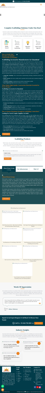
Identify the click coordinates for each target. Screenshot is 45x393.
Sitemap (19, 378)
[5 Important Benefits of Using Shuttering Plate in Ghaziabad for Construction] (33, 342)
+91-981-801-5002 (39, 384)
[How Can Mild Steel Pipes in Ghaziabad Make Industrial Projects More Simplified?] (12, 353)
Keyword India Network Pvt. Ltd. (37, 391)
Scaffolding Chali (28, 379)
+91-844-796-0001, (38, 383)
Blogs (19, 375)
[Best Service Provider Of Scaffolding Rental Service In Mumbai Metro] (33, 246)
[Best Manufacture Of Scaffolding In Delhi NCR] (12, 228)
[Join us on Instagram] (40, 387)
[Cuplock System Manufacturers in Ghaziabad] (22, 151)
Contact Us (20, 376)
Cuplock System (7, 153)
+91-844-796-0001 (26, 1)
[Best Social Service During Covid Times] (12, 246)
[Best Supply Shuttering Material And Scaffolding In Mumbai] (33, 211)
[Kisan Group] (3, 4)
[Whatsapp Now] (2, 386)
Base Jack (26, 376)
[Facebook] (35, 387)
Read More (6, 134)
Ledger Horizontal (28, 378)
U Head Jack (27, 374)
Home (19, 371)
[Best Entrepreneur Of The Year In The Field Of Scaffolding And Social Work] (33, 229)
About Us (19, 373)
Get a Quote (38, 323)
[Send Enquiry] (2, 389)
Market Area (19, 381)
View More (7, 158)
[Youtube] (37, 387)
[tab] (9, 169)
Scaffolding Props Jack (28, 372)
